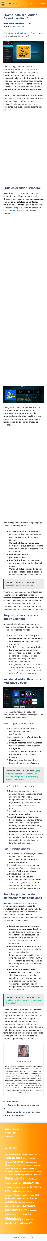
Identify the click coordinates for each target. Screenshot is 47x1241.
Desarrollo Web (16, 1168)
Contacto (9, 1137)
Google (22, 1174)
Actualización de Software (13, 1154)
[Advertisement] (23, 137)
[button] (32, 3)
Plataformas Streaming (24, 1195)
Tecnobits (8, 33)
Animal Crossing (33, 1154)
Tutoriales (24, 1214)
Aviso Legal (10, 1133)
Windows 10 (12, 1223)
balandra (16, 210)
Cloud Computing (27, 1165)
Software (29, 1205)
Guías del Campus (19, 1178)
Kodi (18, 69)
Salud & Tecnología (28, 1202)
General (15, 1174)
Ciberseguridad (13, 1165)
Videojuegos (15, 1219)
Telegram (8, 1214)
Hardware (17, 1183)
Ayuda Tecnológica (31, 1162)
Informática (30, 1183)
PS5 (37, 1195)
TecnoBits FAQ (15, 1210)
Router (18, 1202)
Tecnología (31, 1210)
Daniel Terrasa (17, 26)
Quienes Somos (12, 1129)
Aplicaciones (21, 33)
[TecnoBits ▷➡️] (9, 4)
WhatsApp (29, 1219)
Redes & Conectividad (17, 1198)
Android (24, 1154)
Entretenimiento (20, 1171)
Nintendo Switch (24, 1192)
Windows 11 (26, 1223)
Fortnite (8, 1174)
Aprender (19, 1161)
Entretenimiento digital (34, 1171)
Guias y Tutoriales (33, 1174)
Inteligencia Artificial (12, 1187)
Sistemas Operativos (14, 1206)
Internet (25, 1187)
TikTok (13, 1214)
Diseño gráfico (28, 1168)
